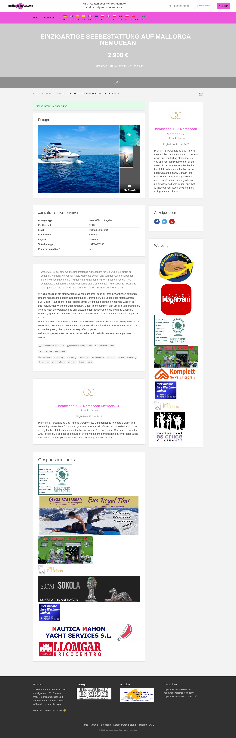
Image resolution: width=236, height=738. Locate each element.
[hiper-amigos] (65, 550)
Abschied (46, 357)
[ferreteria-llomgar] (70, 649)
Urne (90, 362)
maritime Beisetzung (127, 357)
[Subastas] (55, 479)
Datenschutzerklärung (124, 725)
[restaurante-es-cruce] (169, 426)
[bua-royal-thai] (89, 515)
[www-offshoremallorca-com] (137, 694)
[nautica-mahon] (87, 631)
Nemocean (44, 362)
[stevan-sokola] (89, 589)
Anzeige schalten (181, 6)
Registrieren (204, 6)
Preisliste (142, 725)
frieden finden (98, 357)
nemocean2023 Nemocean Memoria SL (89, 406)
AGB (151, 725)
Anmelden (223, 6)
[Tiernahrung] (176, 299)
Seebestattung (58, 362)
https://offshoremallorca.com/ (179, 693)
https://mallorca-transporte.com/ (180, 696)
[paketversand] (176, 267)
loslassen (111, 357)
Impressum (105, 725)
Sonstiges (101, 66)
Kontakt (94, 725)
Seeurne (71, 362)
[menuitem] (179, 6)
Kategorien (49, 18)
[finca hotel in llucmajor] (50, 569)
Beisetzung (58, 357)
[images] (94, 693)
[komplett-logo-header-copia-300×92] (174, 373)
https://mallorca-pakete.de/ (177, 689)
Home (36, 18)
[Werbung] (49, 612)
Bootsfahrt (83, 357)
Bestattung (71, 357)
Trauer (82, 362)
